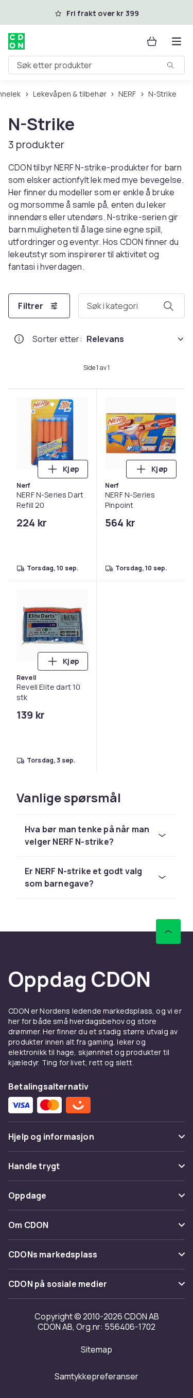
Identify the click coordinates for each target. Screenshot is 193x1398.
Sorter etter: (57, 339)
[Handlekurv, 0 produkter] (151, 41)
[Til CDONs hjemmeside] (16, 41)
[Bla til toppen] (168, 931)
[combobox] (96, 65)
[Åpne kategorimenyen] (176, 41)
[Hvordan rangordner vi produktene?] (19, 339)
